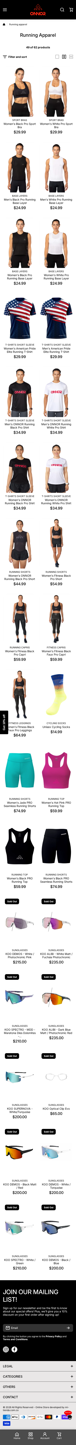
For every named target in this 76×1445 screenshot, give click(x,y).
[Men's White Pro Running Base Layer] (56, 167)
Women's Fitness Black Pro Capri (19, 652)
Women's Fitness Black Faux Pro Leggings (19, 728)
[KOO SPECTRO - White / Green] (20, 1228)
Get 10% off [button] (4, 722)
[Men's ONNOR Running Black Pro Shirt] (20, 392)
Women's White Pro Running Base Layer (56, 276)
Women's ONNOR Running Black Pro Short (19, 577)
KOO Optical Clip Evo (56, 1108)
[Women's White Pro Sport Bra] (56, 91)
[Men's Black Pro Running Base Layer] (20, 167)
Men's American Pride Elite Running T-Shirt (56, 350)
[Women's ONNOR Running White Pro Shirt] (56, 468)
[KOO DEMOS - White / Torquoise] (56, 1152)
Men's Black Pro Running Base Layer (20, 201)
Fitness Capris (56, 647)
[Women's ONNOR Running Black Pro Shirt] (20, 468)
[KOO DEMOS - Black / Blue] (56, 1228)
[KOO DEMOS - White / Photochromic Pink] (20, 922)
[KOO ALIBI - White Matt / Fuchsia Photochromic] (56, 922)
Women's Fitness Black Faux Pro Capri (56, 652)
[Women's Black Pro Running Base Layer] (20, 243)
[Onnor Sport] (38, 9)
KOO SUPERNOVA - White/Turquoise (20, 1110)
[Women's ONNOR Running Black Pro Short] (20, 543)
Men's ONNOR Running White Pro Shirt (56, 426)
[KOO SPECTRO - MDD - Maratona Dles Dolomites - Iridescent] (20, 997)
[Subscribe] (68, 1328)
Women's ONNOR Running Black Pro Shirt (20, 501)
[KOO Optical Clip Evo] (56, 1076)
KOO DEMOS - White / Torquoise (56, 1186)
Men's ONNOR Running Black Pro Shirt (20, 426)
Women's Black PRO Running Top (20, 880)
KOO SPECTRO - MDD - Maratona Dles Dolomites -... (20, 1033)
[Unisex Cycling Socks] (56, 694)
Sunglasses (20, 950)
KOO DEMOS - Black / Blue (56, 1261)
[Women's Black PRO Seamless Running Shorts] (56, 846)
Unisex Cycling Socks (56, 727)
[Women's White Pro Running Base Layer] (56, 243)
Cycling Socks (56, 723)
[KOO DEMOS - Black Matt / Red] (20, 1152)
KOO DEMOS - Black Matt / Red (19, 1186)
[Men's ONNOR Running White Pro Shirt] (56, 392)
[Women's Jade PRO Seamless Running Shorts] (20, 770)
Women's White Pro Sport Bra (56, 125)
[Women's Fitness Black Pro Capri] (20, 619)
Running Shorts (19, 571)
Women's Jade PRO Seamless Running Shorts (20, 804)
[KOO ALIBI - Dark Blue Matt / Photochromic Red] (56, 997)
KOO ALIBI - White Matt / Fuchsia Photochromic (56, 955)
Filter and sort (17, 56)
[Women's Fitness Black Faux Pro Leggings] (20, 694)
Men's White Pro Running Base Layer (56, 201)
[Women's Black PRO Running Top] (20, 846)
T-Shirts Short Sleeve (19, 344)
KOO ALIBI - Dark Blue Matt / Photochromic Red (56, 1031)
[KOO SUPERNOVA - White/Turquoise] (20, 1076)
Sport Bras (19, 120)
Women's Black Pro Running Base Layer (19, 276)
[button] (71, 10)
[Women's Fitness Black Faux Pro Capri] (56, 619)
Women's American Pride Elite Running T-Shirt (20, 350)
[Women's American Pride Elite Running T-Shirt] (20, 317)
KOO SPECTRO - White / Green (19, 1261)
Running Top (56, 798)
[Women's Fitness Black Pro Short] (56, 543)
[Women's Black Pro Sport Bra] (20, 91)
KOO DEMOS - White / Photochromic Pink (19, 955)
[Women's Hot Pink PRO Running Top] (56, 770)
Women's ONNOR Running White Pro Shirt (56, 501)
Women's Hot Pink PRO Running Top (56, 804)
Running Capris (20, 647)
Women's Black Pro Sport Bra (20, 125)
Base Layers (19, 195)
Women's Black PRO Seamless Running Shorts (56, 880)
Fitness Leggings (20, 723)
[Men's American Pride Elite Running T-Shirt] (56, 317)
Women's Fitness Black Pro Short (56, 577)
